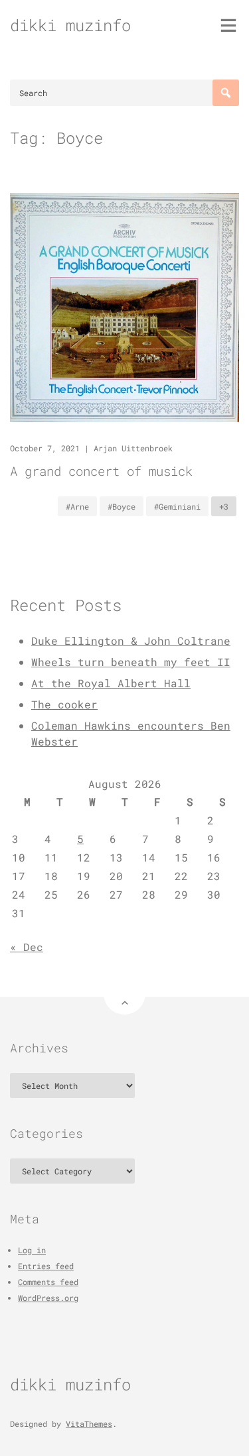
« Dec (26, 947)
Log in (32, 1250)
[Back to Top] (124, 994)
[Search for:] (124, 93)
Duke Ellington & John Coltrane (130, 640)
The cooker (64, 704)
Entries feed (46, 1265)
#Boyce (121, 506)
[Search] (225, 93)
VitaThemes (89, 1423)
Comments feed (48, 1281)
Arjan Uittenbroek (133, 448)
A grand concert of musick (101, 471)
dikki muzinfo (70, 25)
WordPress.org (48, 1297)
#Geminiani (177, 506)
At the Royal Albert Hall (111, 683)
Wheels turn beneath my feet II (130, 662)
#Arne (77, 506)
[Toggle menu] (228, 25)
